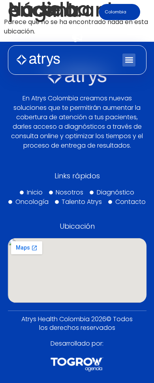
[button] (128, 60)
